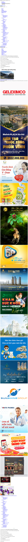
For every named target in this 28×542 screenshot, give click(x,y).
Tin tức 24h (3, 1)
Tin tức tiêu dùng (3, 2)
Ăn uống (3, 9)
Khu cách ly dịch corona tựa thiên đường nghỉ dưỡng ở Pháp (6, 79)
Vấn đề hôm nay (5, 525)
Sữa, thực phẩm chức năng (6, 32)
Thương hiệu (4, 24)
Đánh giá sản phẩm (4, 12)
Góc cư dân (4, 17)
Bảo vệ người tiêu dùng (4, 11)
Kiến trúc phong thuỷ (5, 15)
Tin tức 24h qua (4, 44)
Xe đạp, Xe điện (5, 19)
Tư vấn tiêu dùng (5, 28)
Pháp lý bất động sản (5, 16)
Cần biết (2, 36)
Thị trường (4, 26)
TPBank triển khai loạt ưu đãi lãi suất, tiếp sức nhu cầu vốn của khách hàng (8, 495)
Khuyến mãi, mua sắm (5, 27)
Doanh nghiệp (3, 39)
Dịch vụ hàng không (5, 34)
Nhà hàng (4, 21)
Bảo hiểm (4, 38)
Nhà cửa (2, 8)
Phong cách (4, 25)
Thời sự (2, 42)
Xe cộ (2, 49)
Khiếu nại (4, 31)
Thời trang (3, 10)
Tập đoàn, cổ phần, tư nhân (6, 40)
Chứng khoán (4, 37)
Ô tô (3, 18)
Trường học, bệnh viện (5, 33)
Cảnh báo (4, 30)
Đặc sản (4, 22)
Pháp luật (4, 41)
